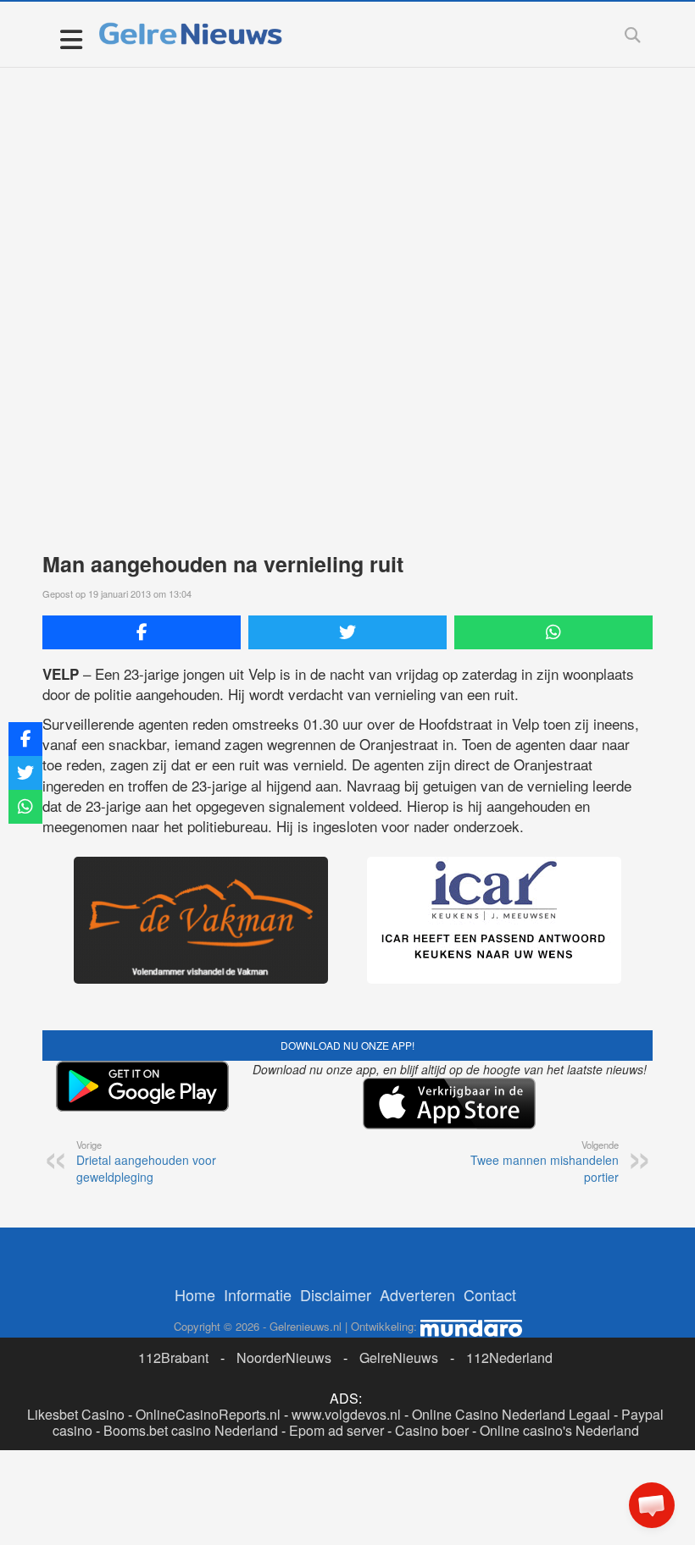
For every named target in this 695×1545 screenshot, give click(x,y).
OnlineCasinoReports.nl (208, 1414)
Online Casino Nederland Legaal (511, 1414)
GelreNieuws (398, 1357)
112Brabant (173, 1357)
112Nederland (509, 1357)
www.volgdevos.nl (346, 1414)
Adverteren (417, 1294)
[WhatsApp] (553, 632)
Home (195, 1294)
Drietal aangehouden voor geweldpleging (146, 1161)
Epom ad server (336, 1430)
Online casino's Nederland (559, 1430)
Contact (490, 1294)
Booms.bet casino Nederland (190, 1430)
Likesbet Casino (76, 1414)
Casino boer (432, 1430)
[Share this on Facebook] (141, 632)
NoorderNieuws (283, 1357)
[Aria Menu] (70, 38)
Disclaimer (335, 1294)
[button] (652, 1505)
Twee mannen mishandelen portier (544, 1161)
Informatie (258, 1294)
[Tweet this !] (347, 632)
